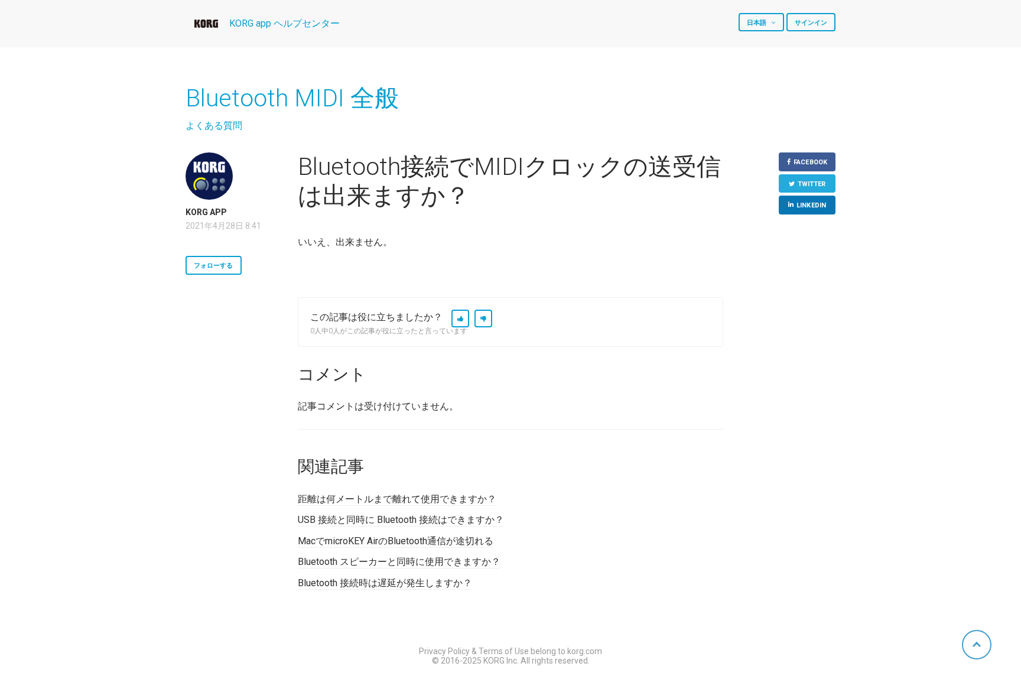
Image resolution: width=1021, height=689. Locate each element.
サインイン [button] (811, 23)
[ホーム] (206, 23)
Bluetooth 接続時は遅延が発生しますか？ (385, 583)
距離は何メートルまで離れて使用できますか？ (397, 499)
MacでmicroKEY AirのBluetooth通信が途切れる (395, 541)
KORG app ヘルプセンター (284, 23)
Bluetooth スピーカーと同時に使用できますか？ (399, 561)
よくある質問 (214, 125)
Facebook (810, 162)
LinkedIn (811, 205)
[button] (460, 318)
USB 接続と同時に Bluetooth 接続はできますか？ (401, 519)
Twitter (812, 184)
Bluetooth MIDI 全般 (292, 98)
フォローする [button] (213, 265)
